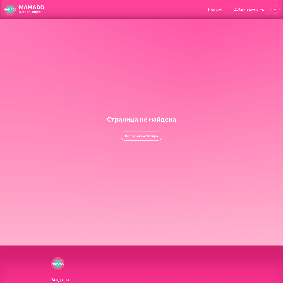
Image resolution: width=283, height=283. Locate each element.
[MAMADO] (10, 9)
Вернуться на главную (141, 136)
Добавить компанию (249, 9)
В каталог (215, 9)
